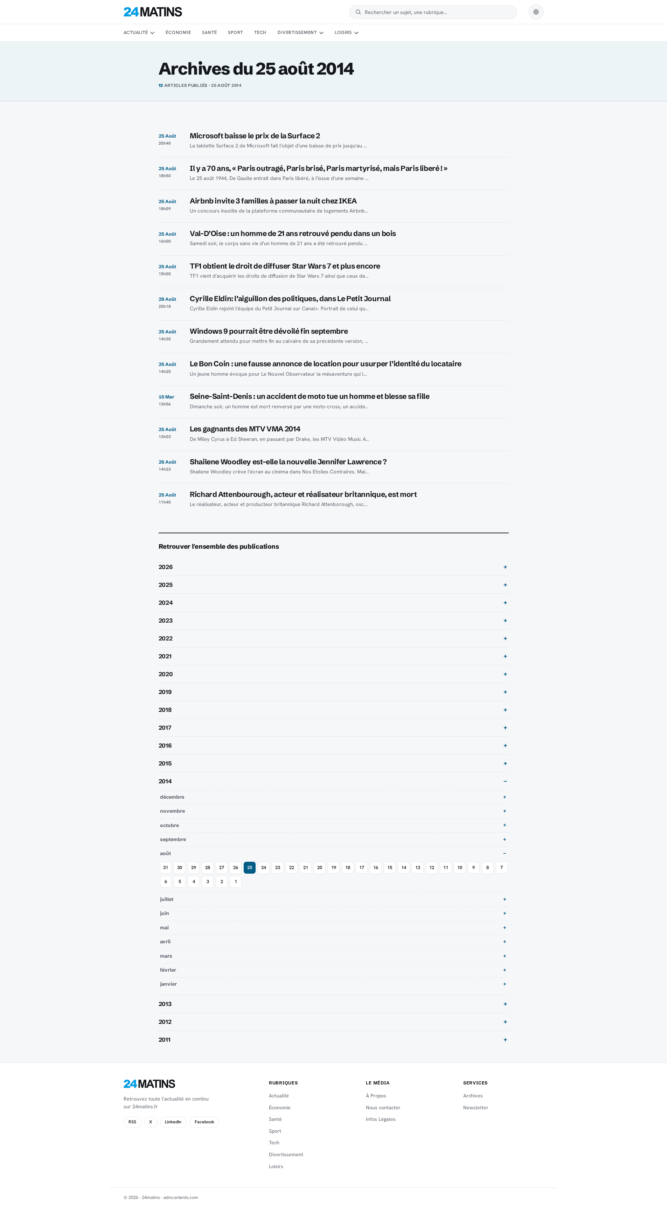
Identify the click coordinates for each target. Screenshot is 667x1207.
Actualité (136, 32)
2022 (166, 638)
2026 (166, 566)
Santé (209, 32)
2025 (166, 584)
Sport (235, 32)
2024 (166, 602)
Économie (178, 32)
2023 (166, 620)
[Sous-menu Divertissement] (321, 33)
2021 (165, 656)
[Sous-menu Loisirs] (356, 33)
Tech (260, 32)
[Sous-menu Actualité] (152, 33)
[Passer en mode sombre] (536, 12)
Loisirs (343, 32)
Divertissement (297, 32)
